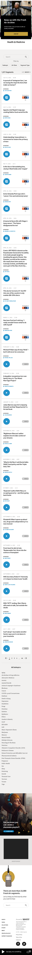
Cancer (4, 691)
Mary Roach (7, 558)
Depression (5, 701)
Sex (3, 766)
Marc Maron (8, 613)
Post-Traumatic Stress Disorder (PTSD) (13, 758)
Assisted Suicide (6, 683)
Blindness (4, 688)
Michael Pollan (9, 357)
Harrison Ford (8, 330)
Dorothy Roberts (9, 386)
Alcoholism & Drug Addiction (10, 675)
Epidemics (5, 714)
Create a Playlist (6, 933)
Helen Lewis (8, 147)
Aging (3, 673)
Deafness (4, 696)
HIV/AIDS (5, 724)
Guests (3, 919)
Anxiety (4, 680)
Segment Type (25, 65)
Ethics (3, 717)
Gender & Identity (7, 719)
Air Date (14, 65)
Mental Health (6, 737)
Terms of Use (19, 937)
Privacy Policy (19, 934)
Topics (3, 922)
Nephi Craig (7, 118)
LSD (3, 727)
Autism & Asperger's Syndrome (11, 686)
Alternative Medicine (8, 678)
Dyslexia (4, 711)
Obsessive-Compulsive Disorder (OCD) (13, 748)
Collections (5, 925)
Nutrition (4, 745)
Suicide (4, 774)
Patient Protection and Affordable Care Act (14, 753)
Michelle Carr (8, 443)
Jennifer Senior (9, 642)
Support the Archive (7, 936)
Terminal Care (6, 776)
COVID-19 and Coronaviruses (10, 693)
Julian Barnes (8, 415)
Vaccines (4, 779)
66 (22, 658)
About (3, 930)
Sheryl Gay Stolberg (10, 584)
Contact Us (18, 939)
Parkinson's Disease (8, 750)
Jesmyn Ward (8, 174)
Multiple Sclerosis (7, 740)
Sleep (3, 769)
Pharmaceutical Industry (9, 756)
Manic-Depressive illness (9, 730)
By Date (3, 927)
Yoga (3, 784)
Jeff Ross (7, 271)
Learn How (9, 831)
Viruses (4, 782)
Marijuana (5, 732)
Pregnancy (5, 761)
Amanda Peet (8, 201)
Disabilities (5, 704)
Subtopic (5, 65)
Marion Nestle (8, 472)
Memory (4, 735)
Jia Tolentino (8, 90)
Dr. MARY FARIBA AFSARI (10, 301)
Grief (3, 722)
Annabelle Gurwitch (10, 231)
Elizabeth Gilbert (9, 529)
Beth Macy (7, 501)
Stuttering (5, 771)
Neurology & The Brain (9, 743)
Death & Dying (6, 698)
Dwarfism (4, 709)
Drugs (3, 706)
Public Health (6, 763)
